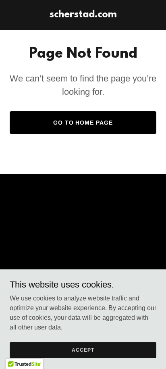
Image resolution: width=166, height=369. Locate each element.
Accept (83, 349)
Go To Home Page (83, 122)
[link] (83, 15)
